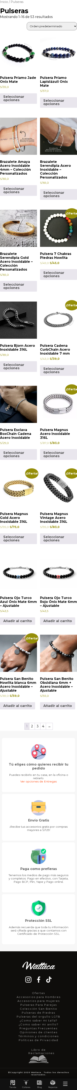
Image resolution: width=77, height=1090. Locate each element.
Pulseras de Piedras (38, 1012)
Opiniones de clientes (38, 1032)
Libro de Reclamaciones (39, 1051)
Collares (26, 1087)
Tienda (12, 1087)
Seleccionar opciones (13, 98)
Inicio (4, 2)
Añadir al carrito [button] (17, 621)
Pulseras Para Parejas (38, 1004)
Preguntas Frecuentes (38, 1028)
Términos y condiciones (38, 1036)
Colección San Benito (38, 1008)
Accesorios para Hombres (39, 997)
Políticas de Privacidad (38, 1040)
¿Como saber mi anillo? (39, 1024)
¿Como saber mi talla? (38, 1020)
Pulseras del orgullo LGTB (38, 1016)
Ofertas (38, 993)
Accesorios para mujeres (38, 1000)
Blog (39, 1087)
